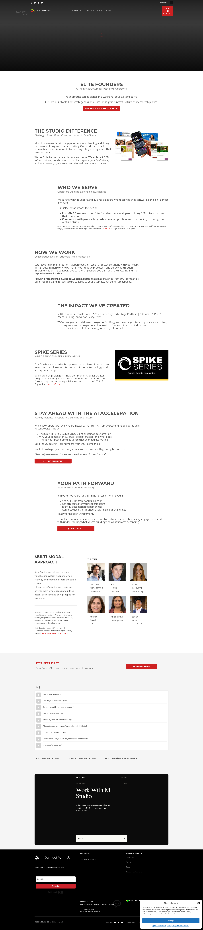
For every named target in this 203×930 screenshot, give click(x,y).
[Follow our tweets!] (122, 922)
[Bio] (96, 572)
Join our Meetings (30, 59)
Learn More (53, 384)
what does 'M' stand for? (52, 745)
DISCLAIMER (131, 922)
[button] (198, 903)
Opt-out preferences (159, 926)
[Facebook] (38, 2)
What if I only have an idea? (53, 713)
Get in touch (106, 229)
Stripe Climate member (137, 900)
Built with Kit (56, 892)
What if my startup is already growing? (57, 720)
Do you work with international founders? (58, 707)
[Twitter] (42, 2)
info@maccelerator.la (92, 912)
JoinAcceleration (167, 11)
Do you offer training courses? (54, 732)
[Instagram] (31, 2)
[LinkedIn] (35, 2)
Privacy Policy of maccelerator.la (178, 926)
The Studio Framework (88, 859)
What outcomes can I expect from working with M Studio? (65, 726)
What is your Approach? (52, 694)
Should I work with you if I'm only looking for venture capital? (66, 739)
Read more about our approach (55, 633)
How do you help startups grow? (55, 701)
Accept (171, 921)
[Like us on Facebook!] (118, 922)
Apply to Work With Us (53, 59)
